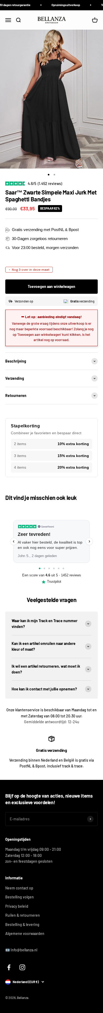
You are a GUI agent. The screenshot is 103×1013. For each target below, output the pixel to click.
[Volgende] (89, 541)
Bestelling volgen (19, 897)
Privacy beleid (16, 906)
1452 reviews (71, 575)
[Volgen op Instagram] (22, 967)
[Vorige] (13, 541)
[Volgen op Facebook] (8, 967)
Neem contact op (19, 888)
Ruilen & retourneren (22, 915)
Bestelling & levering (22, 924)
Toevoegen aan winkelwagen (51, 286)
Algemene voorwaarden (24, 933)
